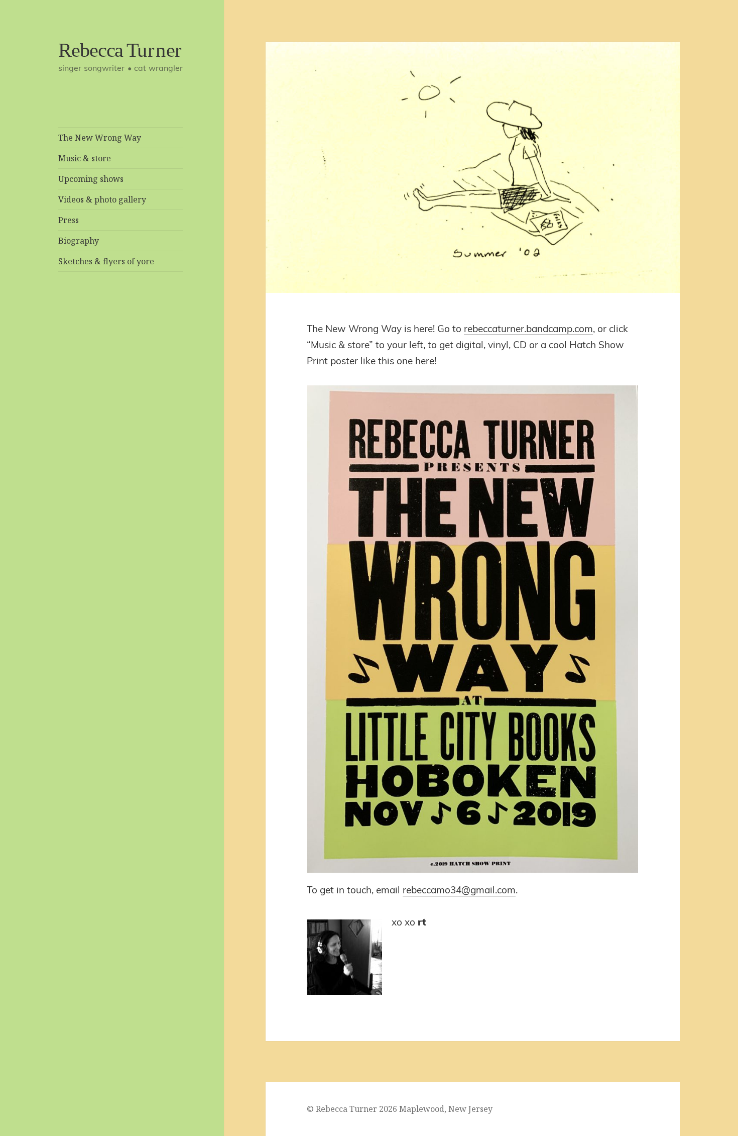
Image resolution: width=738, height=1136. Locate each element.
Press (68, 220)
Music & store (84, 158)
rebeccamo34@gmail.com (459, 890)
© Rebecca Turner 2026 (352, 1108)
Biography (78, 240)
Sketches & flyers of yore (106, 261)
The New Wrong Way (99, 137)
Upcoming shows (91, 178)
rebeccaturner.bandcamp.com (528, 329)
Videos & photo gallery (102, 199)
